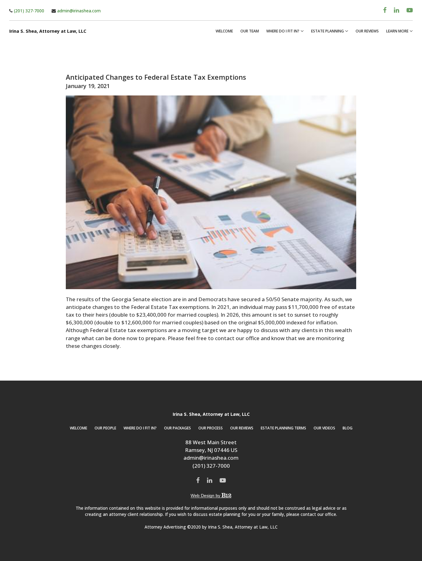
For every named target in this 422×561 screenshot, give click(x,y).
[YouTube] (410, 10)
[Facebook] (384, 10)
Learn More (397, 31)
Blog (347, 428)
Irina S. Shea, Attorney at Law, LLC (47, 31)
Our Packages (177, 428)
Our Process (210, 428)
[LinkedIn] (396, 10)
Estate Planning (327, 31)
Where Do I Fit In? (282, 31)
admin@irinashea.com (78, 10)
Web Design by (206, 495)
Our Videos (324, 428)
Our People (105, 428)
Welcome (224, 31)
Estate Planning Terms (283, 428)
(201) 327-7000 (28, 10)
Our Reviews (367, 31)
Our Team (249, 31)
